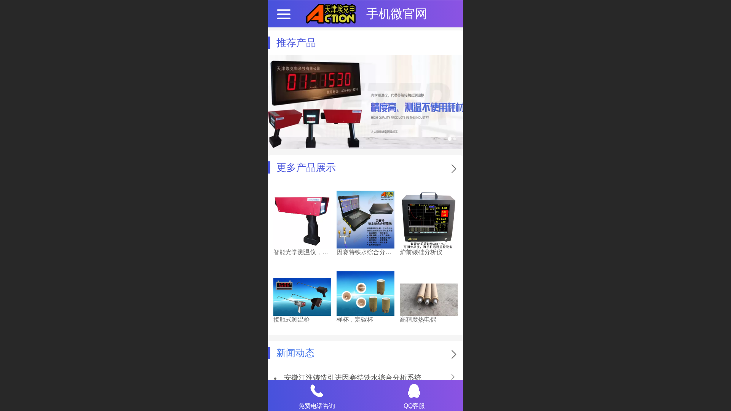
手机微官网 (396, 14)
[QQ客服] (414, 391)
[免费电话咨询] (317, 391)
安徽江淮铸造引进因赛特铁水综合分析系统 (352, 378)
